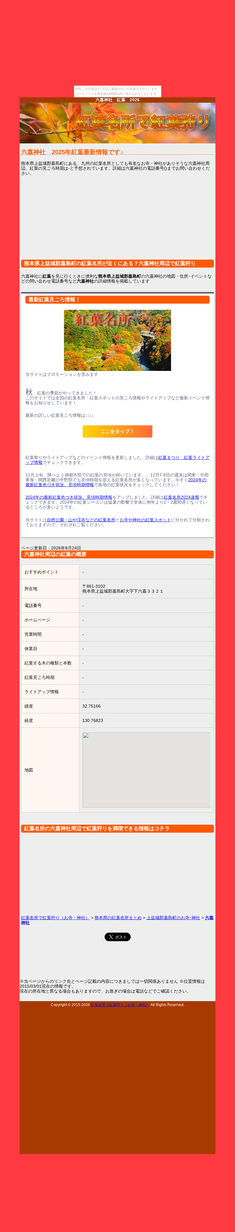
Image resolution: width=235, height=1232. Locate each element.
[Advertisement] (117, 221)
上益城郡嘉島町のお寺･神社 (173, 917)
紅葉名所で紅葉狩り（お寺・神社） (55, 917)
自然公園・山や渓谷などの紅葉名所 (81, 519)
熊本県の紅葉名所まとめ (118, 917)
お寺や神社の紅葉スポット (145, 519)
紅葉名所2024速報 (181, 497)
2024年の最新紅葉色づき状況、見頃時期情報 (68, 497)
